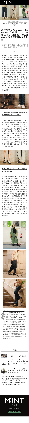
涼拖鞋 (21, 23)
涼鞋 (14, 25)
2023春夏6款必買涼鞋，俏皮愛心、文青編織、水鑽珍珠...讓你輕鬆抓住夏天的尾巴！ (14, 383)
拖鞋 (25, 23)
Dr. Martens (11, 23)
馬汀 (17, 23)
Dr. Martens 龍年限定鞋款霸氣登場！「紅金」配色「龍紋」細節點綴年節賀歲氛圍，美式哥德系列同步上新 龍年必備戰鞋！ (14, 378)
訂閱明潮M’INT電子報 (14, 411)
